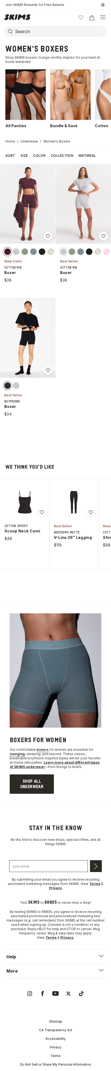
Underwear (29, 141)
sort (10, 156)
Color (39, 156)
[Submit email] (96, 866)
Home (10, 141)
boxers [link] (42, 750)
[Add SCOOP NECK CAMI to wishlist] (41, 512)
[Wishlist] (81, 17)
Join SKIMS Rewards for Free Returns (34, 5)
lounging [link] (17, 754)
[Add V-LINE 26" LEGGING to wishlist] (90, 512)
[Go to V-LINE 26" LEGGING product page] (73, 502)
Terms (55, 1056)
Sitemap (55, 1021)
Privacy (55, 1047)
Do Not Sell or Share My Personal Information (55, 1064)
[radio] (7, 251)
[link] (32, 784)
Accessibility (56, 1039)
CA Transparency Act (55, 1030)
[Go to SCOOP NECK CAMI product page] (24, 502)
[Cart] (91, 17)
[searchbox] (60, 31)
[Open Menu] (103, 17)
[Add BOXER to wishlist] (48, 236)
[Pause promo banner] (103, 5)
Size (24, 156)
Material (87, 156)
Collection (62, 156)
